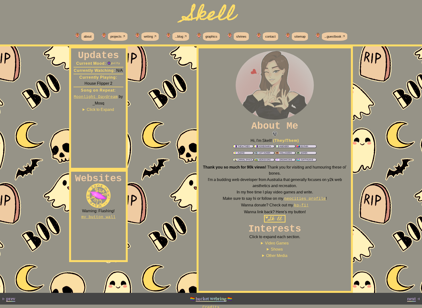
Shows (277, 249)
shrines (241, 36)
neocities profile (305, 199)
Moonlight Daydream (96, 97)
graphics (211, 36)
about (88, 36)
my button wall (98, 217)
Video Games (277, 243)
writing (149, 36)
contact (270, 36)
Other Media (276, 256)
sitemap (300, 36)
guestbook (334, 36)
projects (116, 36)
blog (180, 36)
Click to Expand (100, 109)
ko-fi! (301, 205)
